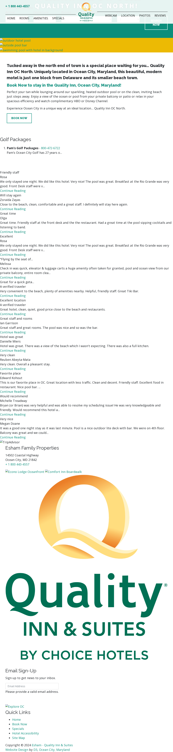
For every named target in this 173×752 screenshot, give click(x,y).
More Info (19, 162)
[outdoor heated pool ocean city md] (15, 40)
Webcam (111, 15)
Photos (144, 15)
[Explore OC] (14, 706)
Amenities (40, 18)
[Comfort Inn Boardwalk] (63, 472)
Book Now (19, 118)
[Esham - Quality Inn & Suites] (86, 11)
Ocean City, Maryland (54, 750)
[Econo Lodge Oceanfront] (24, 472)
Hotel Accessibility (25, 733)
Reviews (160, 15)
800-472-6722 (50, 148)
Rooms (24, 18)
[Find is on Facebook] (163, 7)
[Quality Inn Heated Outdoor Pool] (31, 50)
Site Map (18, 738)
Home (11, 18)
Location (128, 15)
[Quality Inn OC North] (86, 567)
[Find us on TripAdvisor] (166, 7)
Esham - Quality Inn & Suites (52, 745)
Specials (58, 18)
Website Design (16, 750)
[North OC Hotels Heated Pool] (13, 45)
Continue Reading (13, 191)
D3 (35, 750)
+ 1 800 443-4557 (17, 6)
